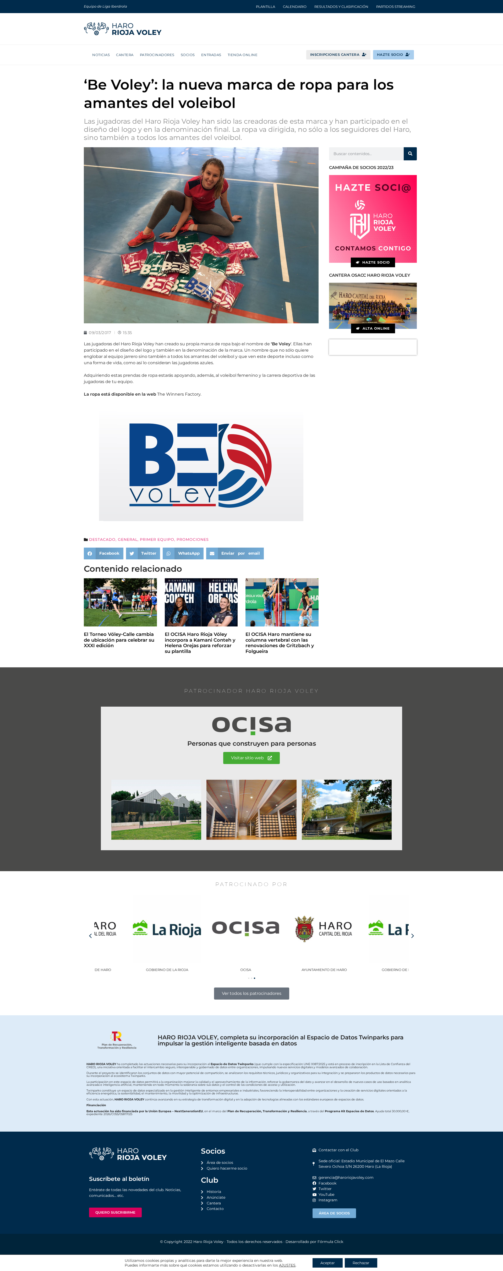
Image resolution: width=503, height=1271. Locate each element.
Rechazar (361, 1263)
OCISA (212, 970)
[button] (103, 553)
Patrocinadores (157, 55)
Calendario (295, 6)
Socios (188, 55)
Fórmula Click (330, 1241)
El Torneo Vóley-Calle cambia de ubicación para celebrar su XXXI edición (119, 639)
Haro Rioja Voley (208, 1241)
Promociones (193, 539)
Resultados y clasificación (341, 6)
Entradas (211, 55)
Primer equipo (157, 539)
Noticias (101, 55)
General (128, 539)
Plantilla (265, 6)
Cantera (125, 55)
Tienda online (243, 55)
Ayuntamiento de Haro (291, 970)
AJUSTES (287, 1265)
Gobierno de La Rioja (134, 970)
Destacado (102, 539)
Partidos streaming (395, 6)
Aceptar (327, 1263)
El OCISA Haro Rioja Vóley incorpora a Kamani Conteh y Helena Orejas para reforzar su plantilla (200, 642)
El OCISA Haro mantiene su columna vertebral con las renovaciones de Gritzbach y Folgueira (279, 642)
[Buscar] (410, 153)
